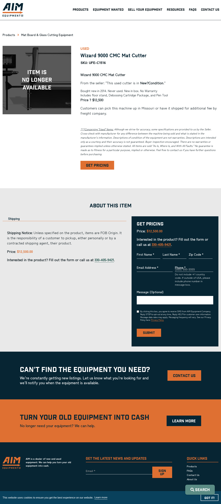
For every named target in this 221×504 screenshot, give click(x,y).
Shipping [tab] (14, 218)
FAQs (190, 470)
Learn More (184, 421)
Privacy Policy (157, 319)
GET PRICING (97, 165)
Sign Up (162, 472)
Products (9, 34)
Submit (149, 333)
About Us (192, 479)
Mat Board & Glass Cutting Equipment (47, 34)
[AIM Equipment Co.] (13, 10)
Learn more (100, 497)
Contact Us (184, 375)
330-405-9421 (104, 259)
